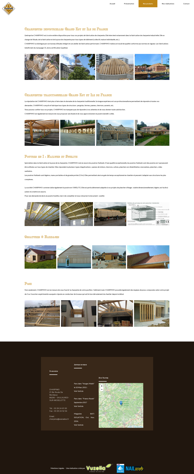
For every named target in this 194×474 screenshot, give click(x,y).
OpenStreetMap (138, 427)
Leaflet (130, 427)
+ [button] (102, 386)
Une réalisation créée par (75, 468)
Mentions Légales (57, 468)
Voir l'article (78, 391)
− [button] (102, 389)
